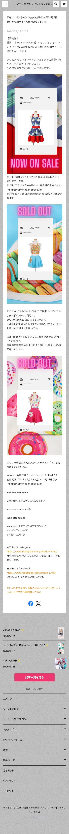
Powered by (31, 817)
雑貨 (5, 750)
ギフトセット (9, 780)
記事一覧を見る (34, 677)
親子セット (8, 770)
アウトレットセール (12, 739)
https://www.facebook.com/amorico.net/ (31, 572)
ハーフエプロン (11, 709)
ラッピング (8, 791)
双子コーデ (9, 760)
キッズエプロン (11, 729)
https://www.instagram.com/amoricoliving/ (32, 551)
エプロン (7, 698)
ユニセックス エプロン (14, 719)
